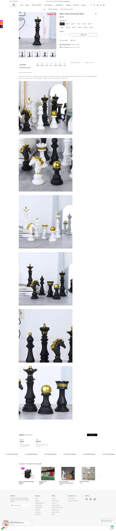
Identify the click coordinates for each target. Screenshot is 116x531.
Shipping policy (55, 510)
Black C (73, 24)
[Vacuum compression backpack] (27, 473)
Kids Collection (59, 5)
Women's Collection (36, 5)
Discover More (66, 1)
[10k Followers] (90, 499)
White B (68, 27)
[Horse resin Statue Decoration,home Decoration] (68, 473)
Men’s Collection (48, 5)
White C (74, 27)
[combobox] (5, 528)
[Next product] (99, 476)
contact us (54, 503)
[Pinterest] (86, 499)
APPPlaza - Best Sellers (53, 9)
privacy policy (71, 498)
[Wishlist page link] (91, 5)
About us (28, 5)
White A (62, 27)
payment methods (56, 505)
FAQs (53, 514)
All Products (76, 5)
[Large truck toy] (48, 473)
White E (86, 27)
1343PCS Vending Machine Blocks (17, 522)
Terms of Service (55, 512)
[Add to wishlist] (95, 13)
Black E (84, 24)
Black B (67, 24)
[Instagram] (1, 21)
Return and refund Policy (57, 507)
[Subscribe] (29, 505)
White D (80, 27)
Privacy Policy (55, 501)
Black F (90, 24)
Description (23, 65)
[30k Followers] (94, 499)
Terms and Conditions (73, 501)
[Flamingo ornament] (88, 473)
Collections (68, 5)
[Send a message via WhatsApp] (2, 528)
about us (54, 498)
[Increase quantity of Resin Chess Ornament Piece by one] (66, 34)
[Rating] (33, 435)
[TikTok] (1, 26)
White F (91, 27)
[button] (103, 5)
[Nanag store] (13, 5)
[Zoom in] (53, 14)
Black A (62, 24)
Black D (79, 24)
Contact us (83, 5)
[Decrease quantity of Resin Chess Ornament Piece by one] (61, 34)
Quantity (62, 31)
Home (21, 5)
